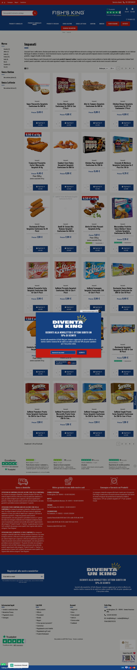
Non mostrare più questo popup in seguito (90, 311)
